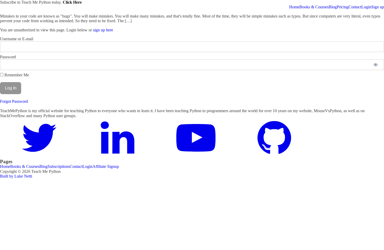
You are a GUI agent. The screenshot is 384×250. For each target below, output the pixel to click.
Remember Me (16, 75)
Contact (354, 7)
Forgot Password (14, 101)
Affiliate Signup (105, 166)
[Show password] (375, 64)
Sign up (377, 7)
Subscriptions (59, 166)
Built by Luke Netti (16, 176)
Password (8, 57)
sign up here (103, 30)
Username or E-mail (16, 39)
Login (366, 7)
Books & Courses (314, 7)
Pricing (342, 7)
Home (294, 7)
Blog (333, 7)
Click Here (72, 2)
